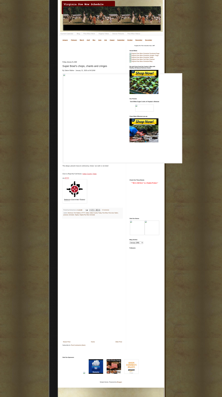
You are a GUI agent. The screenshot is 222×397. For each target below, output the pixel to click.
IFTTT (67, 178)
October (130, 40)
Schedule (71, 214)
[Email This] (90, 210)
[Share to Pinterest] (99, 210)
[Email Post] (86, 210)
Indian (87, 213)
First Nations (77, 213)
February (74, 40)
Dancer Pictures (118, 34)
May (94, 40)
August (112, 40)
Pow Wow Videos (134, 34)
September (121, 40)
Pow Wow (105, 213)
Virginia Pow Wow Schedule (87, 214)
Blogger (119, 382)
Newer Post (66, 342)
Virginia (77, 214)
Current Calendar (67, 34)
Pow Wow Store (89, 34)
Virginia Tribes (104, 34)
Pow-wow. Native (113, 213)
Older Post (118, 342)
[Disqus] (92, 250)
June (99, 40)
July (105, 40)
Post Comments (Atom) (78, 345)
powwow (65, 214)
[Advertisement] (89, 48)
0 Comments (105, 210)
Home (93, 342)
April (88, 40)
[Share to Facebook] (97, 210)
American (70, 213)
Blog (78, 34)
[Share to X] (95, 210)
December (148, 40)
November (138, 40)
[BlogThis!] (92, 210)
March (82, 40)
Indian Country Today (89, 174)
